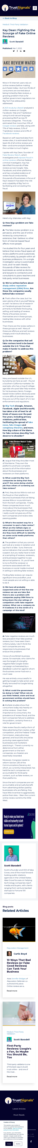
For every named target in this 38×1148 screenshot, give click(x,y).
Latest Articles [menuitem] (19, 1109)
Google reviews (10, 126)
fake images (15, 425)
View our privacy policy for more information (13, 1129)
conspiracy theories (12, 428)
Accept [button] (9, 1144)
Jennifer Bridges (19, 979)
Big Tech (9, 406)
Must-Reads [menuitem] (19, 1115)
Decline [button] (18, 1144)
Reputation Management (17, 948)
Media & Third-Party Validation (15, 25)
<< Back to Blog (10, 18)
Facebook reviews (11, 133)
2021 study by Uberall (14, 108)
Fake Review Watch (11, 155)
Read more (12, 991)
